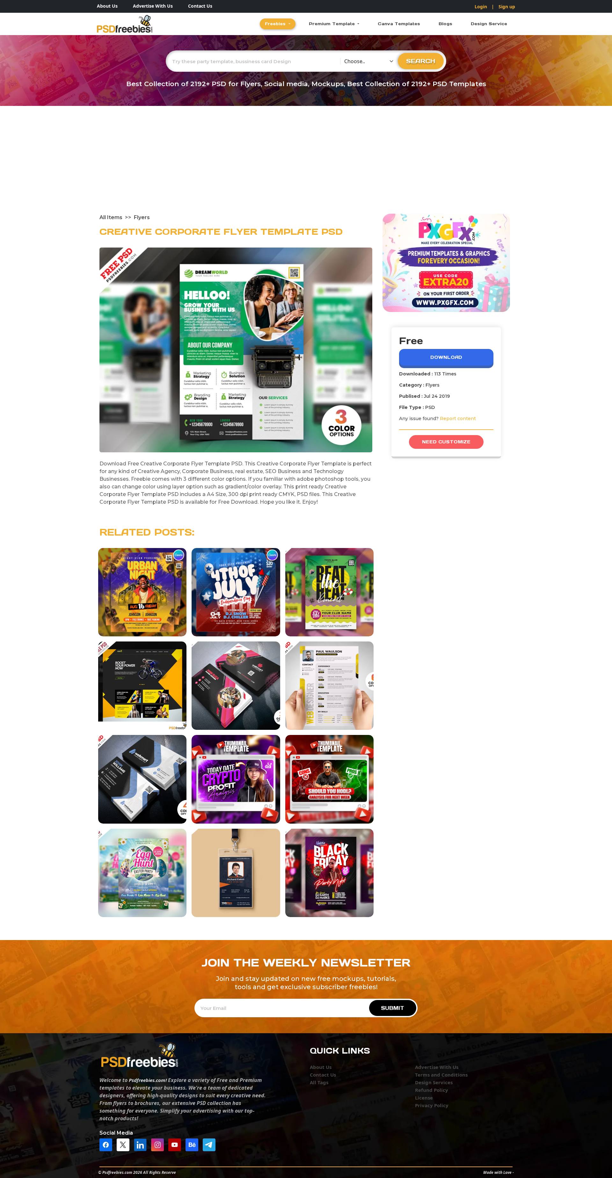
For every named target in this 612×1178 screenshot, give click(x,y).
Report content (458, 418)
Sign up (507, 7)
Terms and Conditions (441, 1074)
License (424, 1097)
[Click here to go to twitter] (125, 1144)
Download (446, 357)
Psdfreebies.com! (148, 1080)
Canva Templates (399, 23)
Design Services (434, 1082)
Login (481, 7)
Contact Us (200, 6)
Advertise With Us (153, 6)
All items (110, 217)
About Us (107, 6)
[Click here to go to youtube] (176, 1144)
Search (420, 61)
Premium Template (332, 23)
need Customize (446, 442)
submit (392, 1008)
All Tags (319, 1082)
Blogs (445, 23)
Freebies (276, 23)
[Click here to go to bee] (193, 1144)
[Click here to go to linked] (142, 1144)
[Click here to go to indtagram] (159, 1144)
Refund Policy (431, 1090)
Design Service (489, 23)
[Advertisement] (306, 166)
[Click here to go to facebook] (107, 1144)
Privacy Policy (431, 1105)
